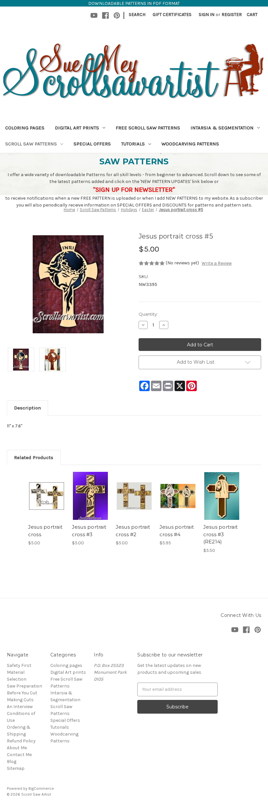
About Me (17, 748)
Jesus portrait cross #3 (89, 531)
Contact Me (19, 754)
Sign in (206, 14)
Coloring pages (24, 128)
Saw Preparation (24, 686)
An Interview (20, 706)
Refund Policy (21, 741)
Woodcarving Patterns (190, 144)
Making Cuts (20, 700)
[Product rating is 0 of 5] (152, 263)
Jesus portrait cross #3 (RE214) (220, 534)
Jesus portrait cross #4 (176, 531)
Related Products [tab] (33, 457)
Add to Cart (46, 504)
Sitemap (16, 768)
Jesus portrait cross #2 (133, 531)
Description (27, 408)
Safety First (19, 665)
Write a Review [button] (217, 263)
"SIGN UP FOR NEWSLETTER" (134, 189)
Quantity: (148, 314)
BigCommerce (41, 788)
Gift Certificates (172, 14)
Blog (11, 761)
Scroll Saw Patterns (31, 144)
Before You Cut (22, 693)
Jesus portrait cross (45, 531)
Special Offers (92, 144)
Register (232, 14)
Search (137, 14)
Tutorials (133, 144)
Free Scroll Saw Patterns (148, 128)
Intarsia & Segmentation (222, 128)
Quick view (46, 488)
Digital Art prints (77, 128)
